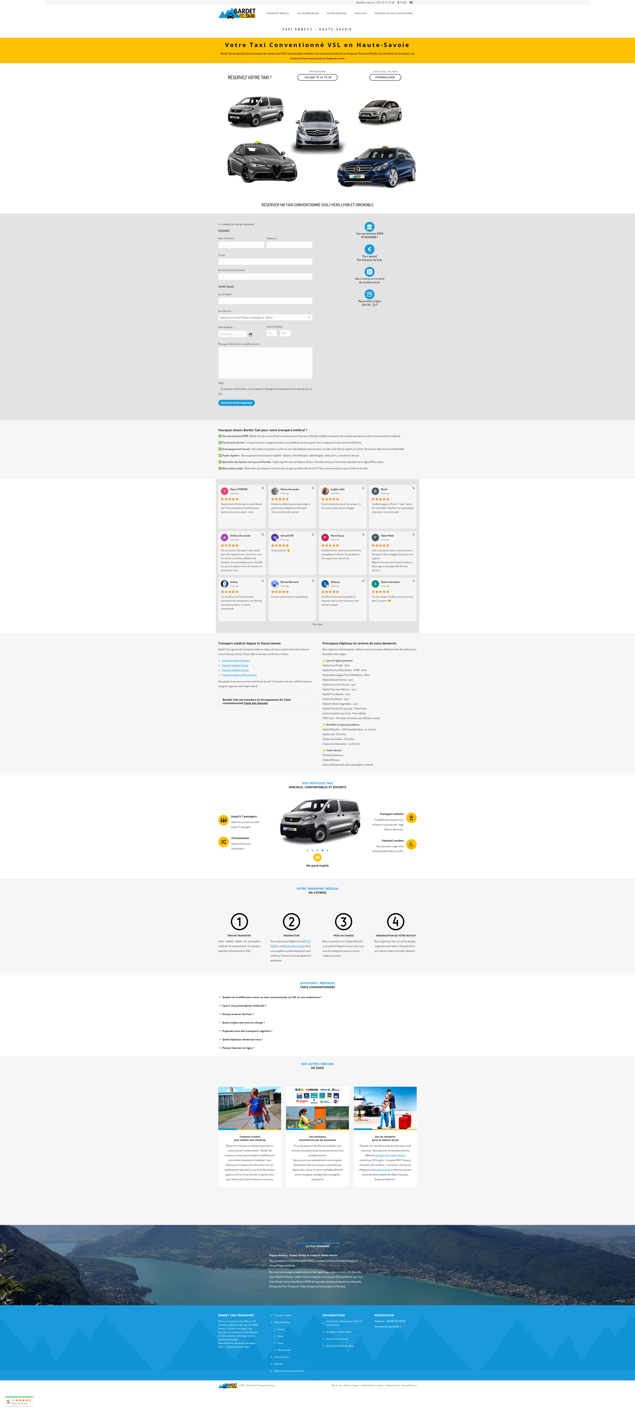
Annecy (281, 1329)
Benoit (384, 489)
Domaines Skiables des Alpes (340, 1345)
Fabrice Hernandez (289, 489)
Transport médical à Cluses (235, 670)
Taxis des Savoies (256, 703)
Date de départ (226, 327)
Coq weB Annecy (409, 1385)
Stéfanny (335, 582)
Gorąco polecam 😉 (280, 550)
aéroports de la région (386, 1155)
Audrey (234, 582)
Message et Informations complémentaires (238, 343)
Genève (402, 1155)
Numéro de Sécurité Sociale (231, 270)
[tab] (307, 850)
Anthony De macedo (240, 535)
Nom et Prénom (226, 238)
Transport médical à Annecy (236, 660)
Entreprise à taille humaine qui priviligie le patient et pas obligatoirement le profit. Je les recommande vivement (290, 507)
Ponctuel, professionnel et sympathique (289, 596)
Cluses (280, 1336)
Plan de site (336, 1385)
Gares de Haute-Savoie (337, 1338)
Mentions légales (351, 1385)
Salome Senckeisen (390, 582)
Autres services (281, 1357)
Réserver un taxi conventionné (289, 1370)
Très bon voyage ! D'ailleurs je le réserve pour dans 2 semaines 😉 (392, 598)
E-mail (222, 255)
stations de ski (383, 1169)
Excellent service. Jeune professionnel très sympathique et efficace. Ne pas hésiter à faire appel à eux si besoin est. (341, 554)
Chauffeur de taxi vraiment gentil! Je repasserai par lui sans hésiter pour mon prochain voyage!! (340, 600)
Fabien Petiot (387, 535)
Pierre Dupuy (337, 535)
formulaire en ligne (294, 946)
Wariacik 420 (287, 535)
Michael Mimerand (289, 582)
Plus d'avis (318, 624)
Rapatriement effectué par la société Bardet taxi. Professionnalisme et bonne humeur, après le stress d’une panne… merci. (241, 507)
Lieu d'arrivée (225, 311)
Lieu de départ (225, 294)
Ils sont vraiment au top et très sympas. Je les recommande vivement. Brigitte (341, 506)
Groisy (280, 1343)
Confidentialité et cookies (372, 1385)
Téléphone (272, 238)
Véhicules (278, 1363)
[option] (317, 821)
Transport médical (282, 1315)
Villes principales (282, 1322)
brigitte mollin (338, 489)
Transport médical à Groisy (235, 665)
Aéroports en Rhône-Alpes (339, 1331)
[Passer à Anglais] (411, 2)
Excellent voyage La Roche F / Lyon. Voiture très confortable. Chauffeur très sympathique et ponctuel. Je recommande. (393, 507)
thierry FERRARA (239, 489)
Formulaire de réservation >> (388, 1326)
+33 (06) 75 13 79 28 (395, 1321)
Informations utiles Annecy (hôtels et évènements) (344, 1323)
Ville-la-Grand (284, 1350)
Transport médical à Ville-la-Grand (239, 675)
